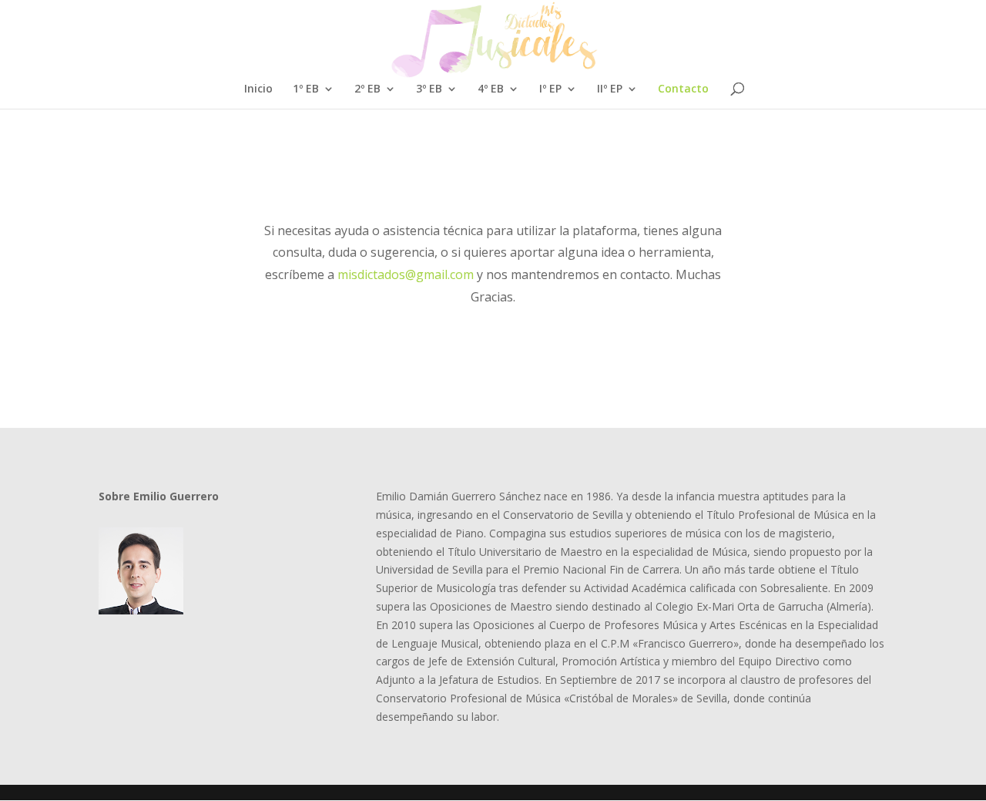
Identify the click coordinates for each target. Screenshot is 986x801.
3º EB (429, 89)
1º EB (306, 89)
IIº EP (609, 89)
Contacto (683, 89)
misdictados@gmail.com (405, 274)
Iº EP (550, 89)
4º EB (491, 89)
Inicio (258, 89)
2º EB (367, 89)
